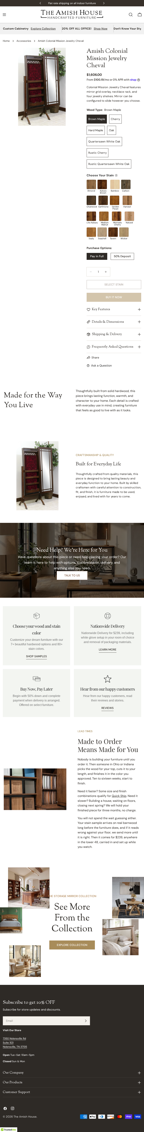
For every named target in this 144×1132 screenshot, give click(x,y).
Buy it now (114, 297)
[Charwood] (91, 200)
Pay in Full (97, 256)
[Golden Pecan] (114, 200)
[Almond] (91, 184)
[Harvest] (127, 200)
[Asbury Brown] (102, 184)
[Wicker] (124, 232)
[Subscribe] (86, 1021)
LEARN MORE (107, 649)
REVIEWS (107, 708)
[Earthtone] (103, 200)
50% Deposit (122, 256)
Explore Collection (43, 29)
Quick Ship (119, 796)
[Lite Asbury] (91, 216)
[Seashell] (102, 232)
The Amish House (25, 1117)
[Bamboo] (115, 184)
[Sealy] (91, 232)
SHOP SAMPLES (36, 656)
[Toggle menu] (4, 14)
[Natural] (129, 216)
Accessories (23, 40)
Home (6, 40)
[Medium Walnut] (104, 216)
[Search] (130, 14)
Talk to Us (72, 575)
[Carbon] (125, 184)
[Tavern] (113, 232)
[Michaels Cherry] (116, 216)
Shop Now (100, 29)
